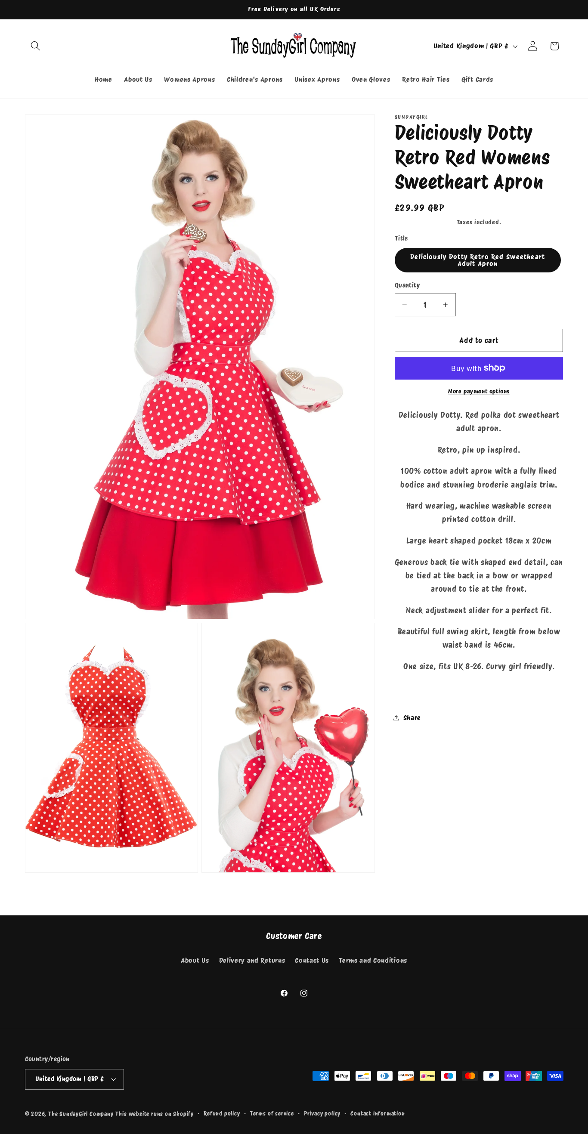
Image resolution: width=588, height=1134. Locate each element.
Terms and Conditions (373, 960)
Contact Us (312, 960)
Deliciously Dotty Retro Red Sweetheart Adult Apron (477, 260)
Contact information (377, 1113)
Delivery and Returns (252, 960)
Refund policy (222, 1113)
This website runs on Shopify (154, 1114)
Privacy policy (322, 1113)
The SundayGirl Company (81, 1114)
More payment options (479, 391)
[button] (36, 46)
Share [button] (412, 718)
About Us (195, 960)
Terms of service (272, 1113)
